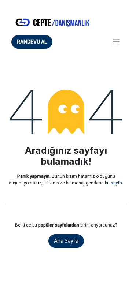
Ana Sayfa (66, 241)
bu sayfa (113, 183)
